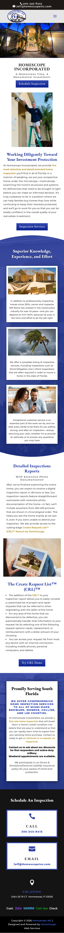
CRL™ (35, 595)
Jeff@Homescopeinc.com (32, 864)
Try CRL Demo (32, 662)
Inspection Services (32, 226)
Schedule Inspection (32, 83)
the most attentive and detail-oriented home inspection (29, 169)
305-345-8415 (32, 831)
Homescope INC (42, 920)
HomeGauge (48, 924)
